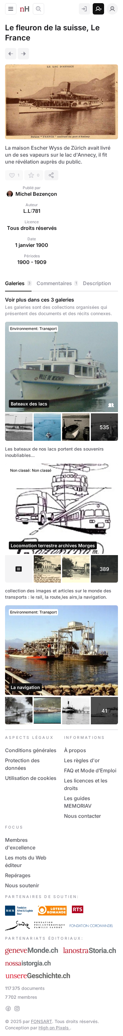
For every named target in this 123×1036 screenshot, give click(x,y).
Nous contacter (82, 816)
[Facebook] (8, 1008)
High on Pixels (54, 1027)
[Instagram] (17, 1008)
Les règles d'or (82, 760)
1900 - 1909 (31, 262)
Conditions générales (30, 750)
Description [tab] (97, 283)
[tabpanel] (61, 510)
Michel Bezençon (36, 194)
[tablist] (61, 283)
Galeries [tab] (18, 283)
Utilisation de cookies (30, 778)
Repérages (18, 875)
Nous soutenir (22, 885)
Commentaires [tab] (57, 283)
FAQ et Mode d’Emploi (90, 770)
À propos (75, 750)
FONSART (41, 1021)
